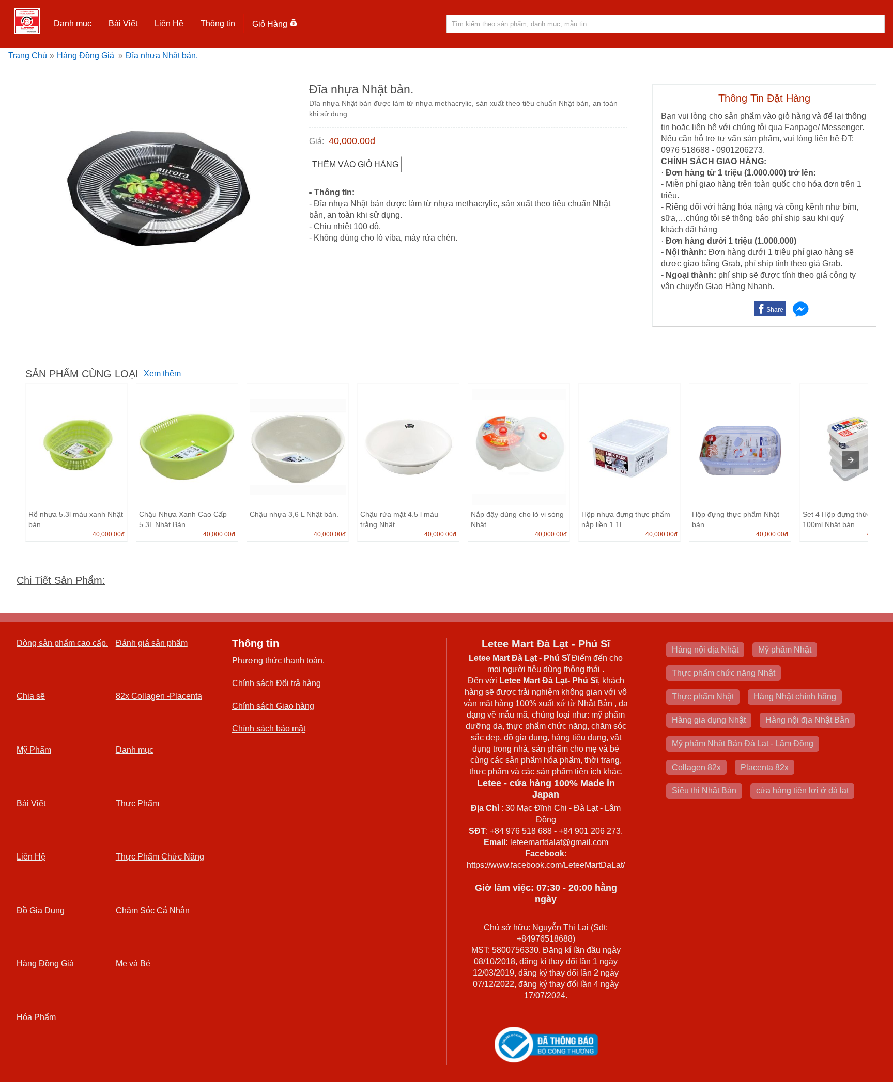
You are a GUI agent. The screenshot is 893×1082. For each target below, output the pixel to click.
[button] (72, 23)
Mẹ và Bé (133, 963)
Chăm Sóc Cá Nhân (153, 910)
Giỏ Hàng (269, 24)
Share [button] (774, 309)
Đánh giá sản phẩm (152, 643)
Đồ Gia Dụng (41, 910)
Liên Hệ (169, 23)
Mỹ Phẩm (34, 749)
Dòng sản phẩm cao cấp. (62, 643)
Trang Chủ (27, 55)
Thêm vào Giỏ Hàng (355, 164)
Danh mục (134, 749)
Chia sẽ (31, 696)
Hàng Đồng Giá (85, 55)
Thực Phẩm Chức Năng (160, 856)
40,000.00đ (352, 141)
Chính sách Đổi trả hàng (276, 683)
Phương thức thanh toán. (278, 660)
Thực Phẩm (137, 803)
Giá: (316, 141)
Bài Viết (31, 803)
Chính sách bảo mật (268, 728)
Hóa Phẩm (36, 1017)
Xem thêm (162, 373)
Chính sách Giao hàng (273, 706)
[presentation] (850, 460)
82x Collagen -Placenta (159, 696)
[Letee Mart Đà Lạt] (27, 21)
